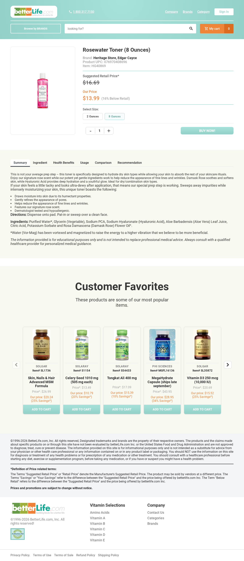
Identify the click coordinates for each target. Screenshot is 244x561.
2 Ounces (93, 116)
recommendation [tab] (130, 163)
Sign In (224, 12)
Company (171, 12)
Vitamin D (97, 535)
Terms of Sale (63, 555)
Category (203, 12)
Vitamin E (97, 540)
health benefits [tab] (63, 163)
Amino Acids (99, 512)
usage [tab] (84, 163)
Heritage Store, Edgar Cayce (115, 58)
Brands (188, 12)
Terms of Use (42, 555)
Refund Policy (85, 555)
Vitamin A (97, 518)
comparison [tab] (103, 163)
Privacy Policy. (20, 555)
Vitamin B (97, 524)
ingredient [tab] (40, 163)
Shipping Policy (108, 555)
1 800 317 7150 (83, 12)
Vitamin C (97, 529)
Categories (155, 518)
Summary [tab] (20, 163)
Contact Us (155, 512)
